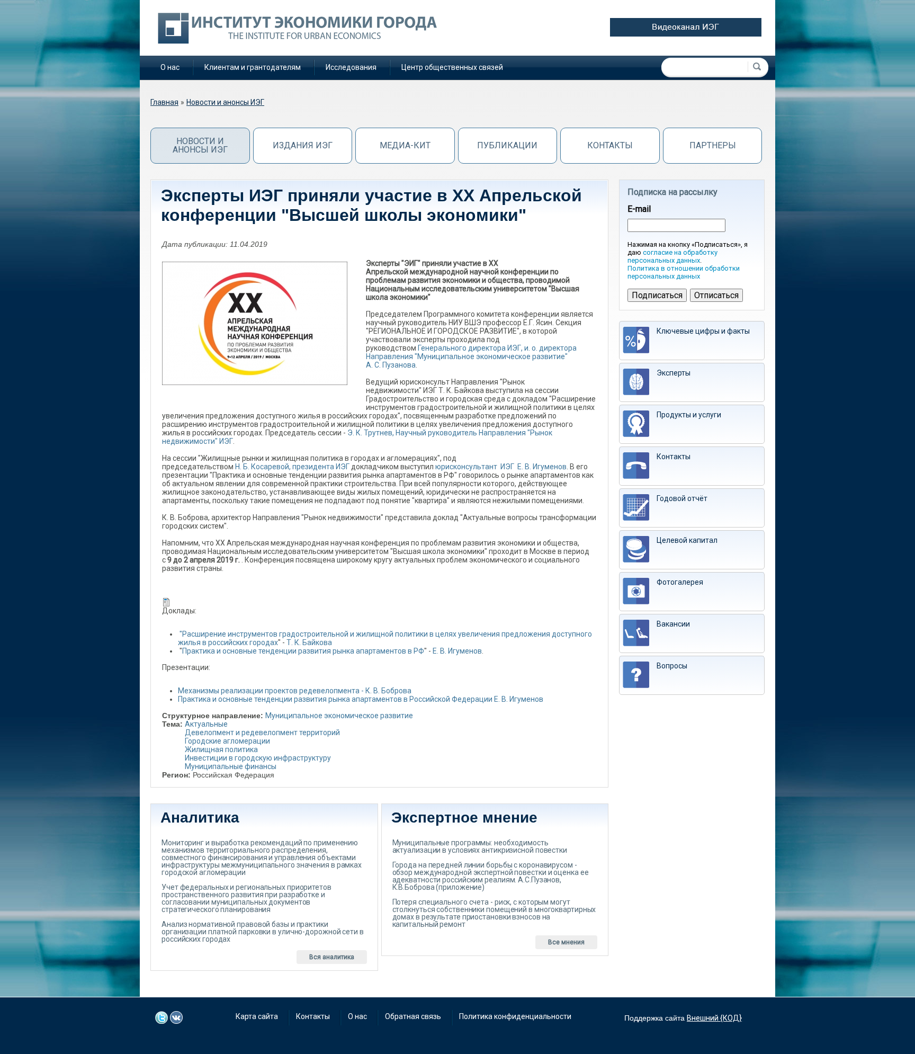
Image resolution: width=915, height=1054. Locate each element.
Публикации (507, 145)
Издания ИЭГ (303, 145)
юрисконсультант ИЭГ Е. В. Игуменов (501, 466)
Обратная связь (413, 1016)
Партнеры (712, 145)
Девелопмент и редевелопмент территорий (262, 732)
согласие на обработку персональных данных (672, 256)
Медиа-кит (405, 145)
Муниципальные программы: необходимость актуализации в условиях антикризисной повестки (479, 846)
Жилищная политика (221, 749)
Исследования (351, 67)
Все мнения (566, 942)
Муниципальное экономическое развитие (339, 715)
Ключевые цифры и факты (703, 331)
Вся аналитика (331, 957)
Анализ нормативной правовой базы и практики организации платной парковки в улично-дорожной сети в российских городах (263, 931)
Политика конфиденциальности (515, 1016)
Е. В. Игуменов (457, 651)
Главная (164, 102)
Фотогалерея (680, 582)
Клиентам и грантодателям (252, 67)
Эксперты (673, 373)
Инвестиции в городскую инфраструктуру (258, 758)
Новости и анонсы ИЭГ (225, 102)
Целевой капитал (687, 540)
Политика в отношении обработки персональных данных (683, 272)
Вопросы (672, 666)
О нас (170, 67)
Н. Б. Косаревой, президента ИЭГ (291, 466)
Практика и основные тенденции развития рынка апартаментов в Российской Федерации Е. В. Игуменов (360, 699)
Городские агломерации (227, 741)
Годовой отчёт (682, 498)
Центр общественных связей (452, 67)
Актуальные (206, 724)
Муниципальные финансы (230, 766)
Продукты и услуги (689, 414)
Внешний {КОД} (714, 1018)
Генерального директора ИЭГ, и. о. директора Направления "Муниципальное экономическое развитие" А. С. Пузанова (471, 356)
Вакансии (673, 624)
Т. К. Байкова (309, 642)
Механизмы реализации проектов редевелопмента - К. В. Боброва (294, 690)
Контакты (610, 145)
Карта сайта (257, 1016)
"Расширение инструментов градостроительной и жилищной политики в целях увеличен (335, 634)
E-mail (639, 209)
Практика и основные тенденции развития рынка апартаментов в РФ (303, 651)
